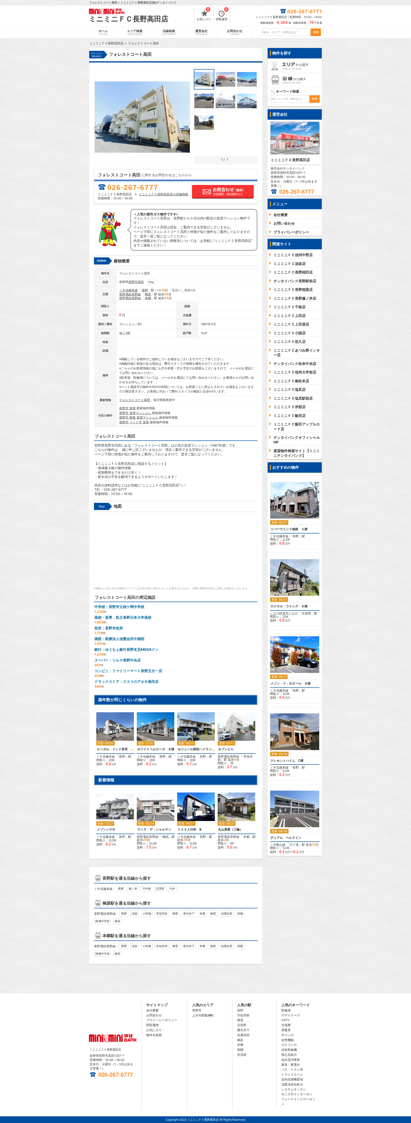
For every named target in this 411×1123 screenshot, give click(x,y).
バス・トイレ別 (292, 1069)
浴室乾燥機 (289, 1050)
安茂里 (160, 888)
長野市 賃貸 (128, 408)
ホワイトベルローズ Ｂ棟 (155, 749)
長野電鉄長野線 (130, 294)
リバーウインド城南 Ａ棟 (289, 529)
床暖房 (286, 1030)
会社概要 (152, 1010)
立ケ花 (294, 844)
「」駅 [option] (116, 740)
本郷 (148, 298)
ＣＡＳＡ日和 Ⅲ (189, 829)
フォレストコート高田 (135, 400)
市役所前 (161, 913)
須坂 (134, 913)
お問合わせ (234, 32)
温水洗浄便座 (290, 1060)
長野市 (133, 282)
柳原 (117, 921)
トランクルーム (292, 1074)
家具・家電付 (290, 1064)
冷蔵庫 (286, 1025)
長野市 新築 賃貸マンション (139, 417)
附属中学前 (102, 921)
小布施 (146, 913)
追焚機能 (287, 1040)
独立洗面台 (289, 1055)
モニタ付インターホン (296, 1094)
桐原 (148, 294)
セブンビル (226, 749)
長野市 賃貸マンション (135, 413)
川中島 (146, 888)
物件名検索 (154, 1035)
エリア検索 (134, 32)
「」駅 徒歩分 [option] (237, 743)
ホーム (103, 32)
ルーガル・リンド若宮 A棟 (115, 749)
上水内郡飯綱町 (203, 1015)
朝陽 (240, 913)
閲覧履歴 (221, 15)
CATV (285, 1020)
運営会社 (201, 32)
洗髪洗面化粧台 (292, 1084)
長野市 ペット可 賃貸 (134, 422)
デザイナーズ (290, 1015)
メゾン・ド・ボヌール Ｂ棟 (290, 683)
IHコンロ (287, 1035)
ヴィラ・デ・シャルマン (154, 829)
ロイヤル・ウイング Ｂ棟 (289, 606)
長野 (145, 290)
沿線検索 (169, 32)
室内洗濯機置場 (292, 1079)
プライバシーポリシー (161, 1020)
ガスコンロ (289, 1045)
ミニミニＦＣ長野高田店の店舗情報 (163, 194)
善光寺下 (189, 913)
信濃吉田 (226, 913)
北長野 (306, 613)
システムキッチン (293, 1089)
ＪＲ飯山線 (277, 844)
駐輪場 (286, 1010)
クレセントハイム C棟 (286, 760)
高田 (141, 282)
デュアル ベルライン (285, 838)
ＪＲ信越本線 (128, 290)
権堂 (175, 913)
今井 (172, 888)
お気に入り (204, 15)
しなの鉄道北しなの (284, 613)
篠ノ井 (133, 888)
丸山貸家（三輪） (230, 829)
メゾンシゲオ (106, 829)
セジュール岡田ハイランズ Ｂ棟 (196, 749)
